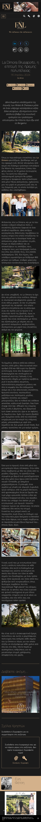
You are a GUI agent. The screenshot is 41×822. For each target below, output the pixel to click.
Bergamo (31, 85)
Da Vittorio (21, 85)
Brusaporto (17, 88)
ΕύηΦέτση (19, 781)
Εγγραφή (24, 763)
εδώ (3, 819)
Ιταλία (26, 88)
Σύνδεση (16, 763)
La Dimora (11, 85)
